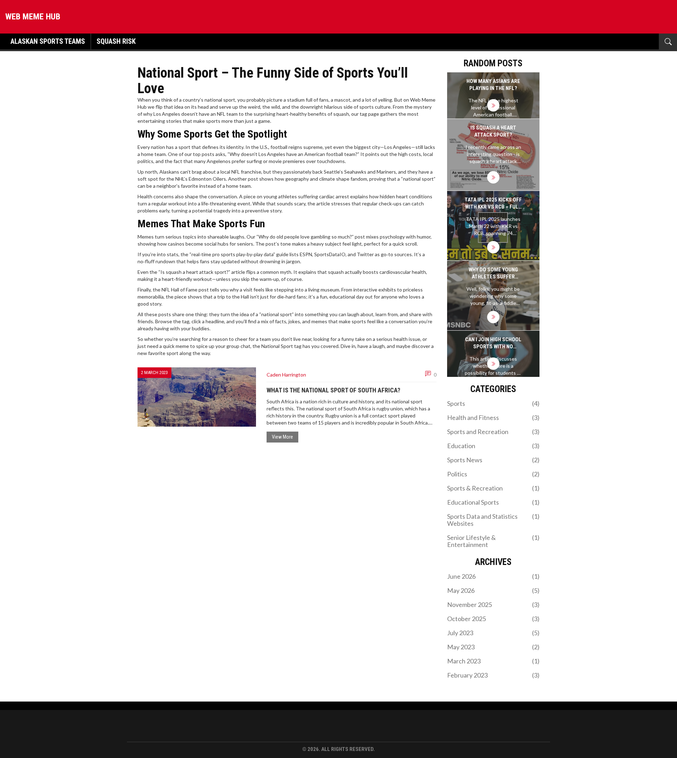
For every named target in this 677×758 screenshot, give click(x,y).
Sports (493, 403)
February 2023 (493, 675)
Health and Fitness (493, 417)
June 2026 (493, 576)
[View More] (493, 105)
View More (282, 437)
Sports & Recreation (493, 488)
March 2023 (493, 660)
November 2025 (493, 604)
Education (493, 445)
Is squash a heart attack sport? (493, 131)
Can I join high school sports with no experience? (493, 343)
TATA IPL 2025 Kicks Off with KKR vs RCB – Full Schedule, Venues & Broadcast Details (493, 203)
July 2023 (493, 632)
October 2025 (493, 618)
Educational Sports (493, 502)
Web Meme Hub (32, 17)
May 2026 (493, 590)
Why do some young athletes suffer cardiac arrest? (493, 273)
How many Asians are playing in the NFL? (493, 84)
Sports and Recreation (493, 431)
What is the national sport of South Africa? (333, 390)
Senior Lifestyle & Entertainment (493, 541)
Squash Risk (116, 41)
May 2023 (493, 646)
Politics (493, 473)
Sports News (493, 459)
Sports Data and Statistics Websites (493, 520)
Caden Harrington (286, 375)
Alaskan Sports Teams (48, 41)
